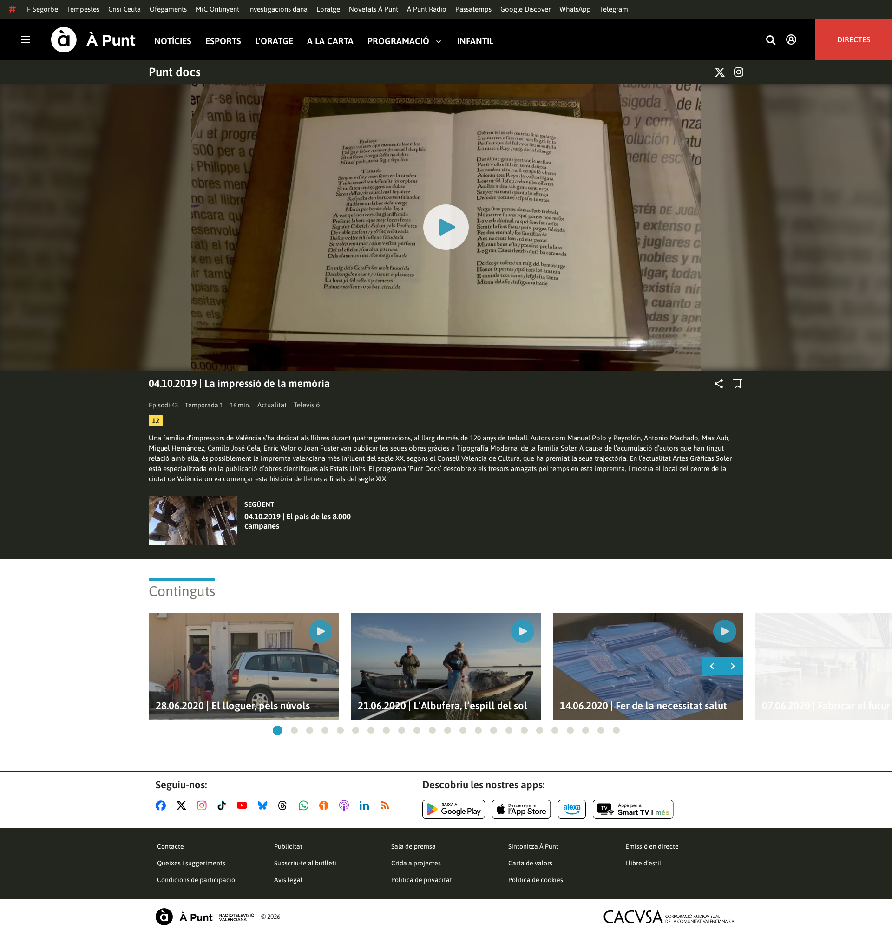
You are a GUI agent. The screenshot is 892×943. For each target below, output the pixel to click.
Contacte (170, 846)
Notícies (172, 41)
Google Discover (525, 9)
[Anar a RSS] (387, 805)
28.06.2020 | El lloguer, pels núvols (233, 706)
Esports (223, 41)
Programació (398, 41)
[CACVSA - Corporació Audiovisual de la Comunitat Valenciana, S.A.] (669, 916)
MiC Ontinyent (217, 9)
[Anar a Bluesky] (264, 805)
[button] (277, 730)
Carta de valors (530, 863)
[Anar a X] (183, 805)
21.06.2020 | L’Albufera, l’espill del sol (442, 706)
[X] (720, 72)
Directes (853, 39)
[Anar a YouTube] (244, 805)
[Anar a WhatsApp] (305, 805)
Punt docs (175, 72)
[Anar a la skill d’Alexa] (572, 809)
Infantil (475, 41)
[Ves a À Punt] (93, 39)
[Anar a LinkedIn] (366, 805)
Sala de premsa (413, 846)
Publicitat (288, 846)
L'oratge (328, 9)
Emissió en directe (652, 846)
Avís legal (288, 880)
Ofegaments (168, 9)
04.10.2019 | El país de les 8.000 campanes (297, 521)
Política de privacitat (421, 880)
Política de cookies (535, 880)
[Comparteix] (719, 383)
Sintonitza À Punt (533, 846)
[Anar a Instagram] (203, 805)
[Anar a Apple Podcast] (346, 805)
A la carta (330, 41)
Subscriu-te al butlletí (305, 863)
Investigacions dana (278, 9)
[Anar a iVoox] (325, 805)
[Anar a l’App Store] (521, 809)
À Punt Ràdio (426, 9)
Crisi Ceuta (124, 9)
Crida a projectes (416, 863)
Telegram (614, 9)
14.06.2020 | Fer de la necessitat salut (643, 706)
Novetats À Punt (373, 9)
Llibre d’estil (643, 863)
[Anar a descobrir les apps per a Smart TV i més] (633, 809)
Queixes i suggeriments (191, 863)
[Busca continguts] (770, 40)
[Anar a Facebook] (163, 805)
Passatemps (473, 9)
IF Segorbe (41, 9)
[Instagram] (738, 72)
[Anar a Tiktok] (223, 805)
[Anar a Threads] (285, 805)
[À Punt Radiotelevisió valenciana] (205, 916)
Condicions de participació (196, 880)
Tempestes (83, 9)
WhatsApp (575, 9)
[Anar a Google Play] (453, 809)
